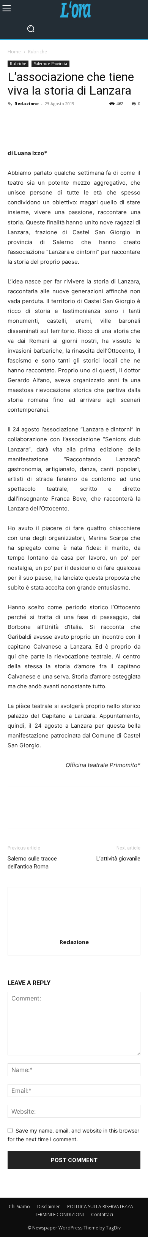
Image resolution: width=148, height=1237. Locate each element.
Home (14, 51)
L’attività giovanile (118, 858)
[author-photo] (74, 931)
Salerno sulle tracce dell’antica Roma (32, 862)
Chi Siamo (19, 1206)
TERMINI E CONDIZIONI (59, 1214)
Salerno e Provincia (50, 63)
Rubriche (37, 51)
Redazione (26, 103)
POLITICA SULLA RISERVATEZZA (100, 1206)
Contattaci (102, 1214)
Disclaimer (48, 1206)
